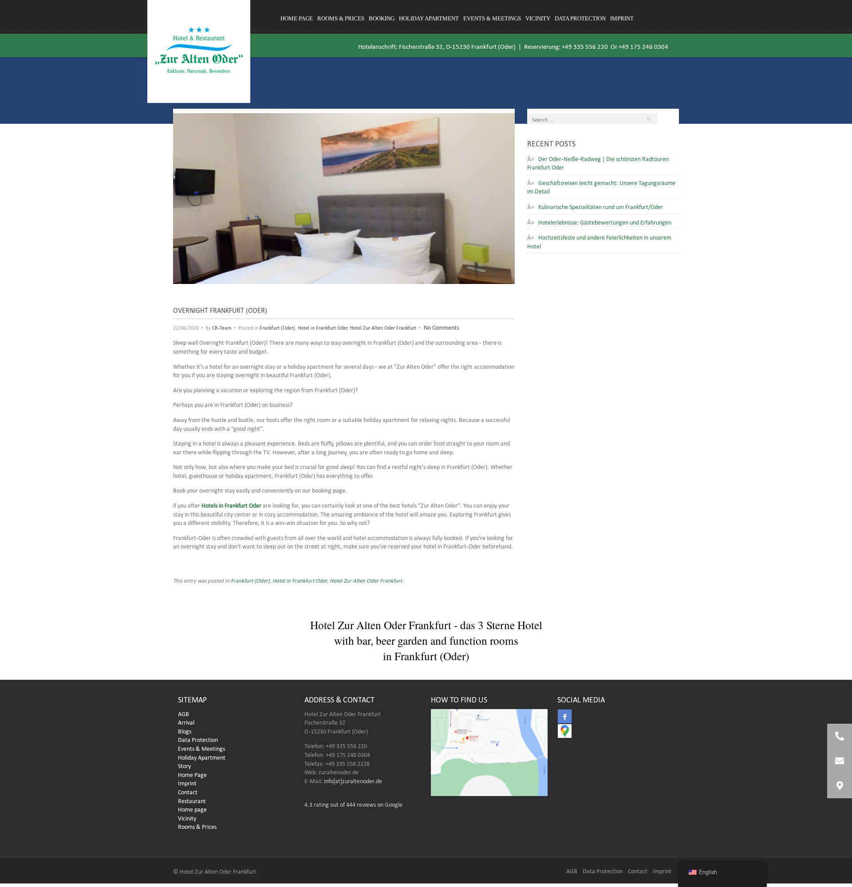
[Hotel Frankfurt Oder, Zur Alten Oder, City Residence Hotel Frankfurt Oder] (198, 52)
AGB (183, 713)
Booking (381, 18)
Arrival (186, 721)
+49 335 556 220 (585, 45)
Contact (187, 791)
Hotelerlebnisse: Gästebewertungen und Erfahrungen (604, 221)
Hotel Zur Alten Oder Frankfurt (383, 327)
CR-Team (222, 327)
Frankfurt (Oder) (277, 327)
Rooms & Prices (340, 18)
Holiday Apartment (429, 18)
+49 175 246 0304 (643, 45)
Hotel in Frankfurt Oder (322, 327)
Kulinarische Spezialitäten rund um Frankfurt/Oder (600, 206)
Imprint (622, 18)
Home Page (192, 774)
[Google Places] (564, 731)
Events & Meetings (492, 18)
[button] (839, 785)
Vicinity (537, 18)
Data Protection (580, 18)
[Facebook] (564, 716)
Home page (296, 18)
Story (184, 765)
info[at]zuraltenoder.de (353, 780)
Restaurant (192, 800)
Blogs (184, 730)
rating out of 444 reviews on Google (353, 803)
